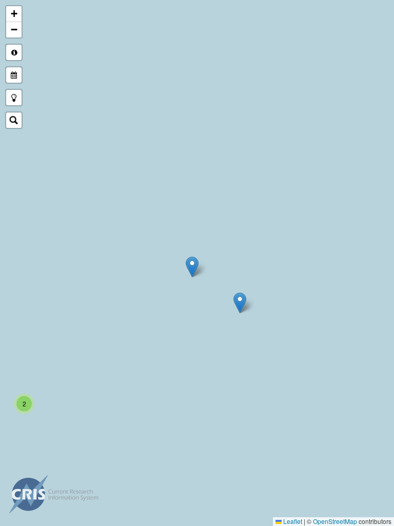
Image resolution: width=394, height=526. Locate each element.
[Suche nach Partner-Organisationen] (14, 120)
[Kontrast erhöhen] (14, 97)
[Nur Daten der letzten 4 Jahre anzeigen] (14, 75)
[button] (192, 266)
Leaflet (292, 521)
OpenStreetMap (335, 521)
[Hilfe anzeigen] (14, 52)
